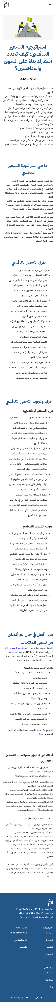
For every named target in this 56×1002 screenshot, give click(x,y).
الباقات (50, 947)
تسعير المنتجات (16, 648)
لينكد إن (49, 972)
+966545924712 (17, 932)
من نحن (49, 932)
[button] (50, 4)
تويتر (51, 987)
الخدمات (49, 940)
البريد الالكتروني (20, 940)
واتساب (23, 947)
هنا (41, 734)
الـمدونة (49, 954)
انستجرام (49, 980)
